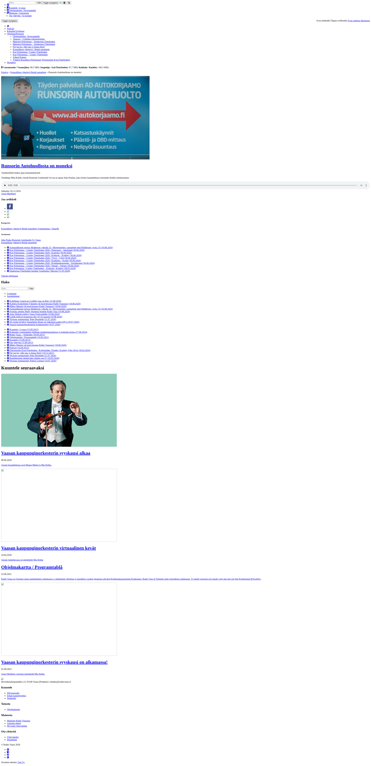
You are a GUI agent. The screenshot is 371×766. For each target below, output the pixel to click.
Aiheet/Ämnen (19, 57)
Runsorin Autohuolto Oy (23, 240)
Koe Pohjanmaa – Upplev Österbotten (30, 54)
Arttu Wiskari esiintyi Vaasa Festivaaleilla (34, 314)
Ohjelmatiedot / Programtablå (22, 10)
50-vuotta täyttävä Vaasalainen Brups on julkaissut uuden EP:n (44, 322)
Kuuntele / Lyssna (17, 8)
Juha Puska (6, 240)
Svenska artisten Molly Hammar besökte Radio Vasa (39, 311)
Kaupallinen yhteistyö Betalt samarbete (28, 72)
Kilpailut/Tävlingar (15, 31)
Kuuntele (19, 340)
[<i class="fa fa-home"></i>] (8, 26)
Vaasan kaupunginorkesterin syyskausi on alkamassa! (54, 662)
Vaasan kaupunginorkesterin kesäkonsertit (34, 324)
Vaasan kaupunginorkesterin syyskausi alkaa (45, 453)
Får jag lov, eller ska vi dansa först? (29, 47)
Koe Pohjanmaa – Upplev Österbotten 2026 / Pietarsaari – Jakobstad (47, 250)
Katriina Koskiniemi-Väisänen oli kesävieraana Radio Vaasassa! (45, 303)
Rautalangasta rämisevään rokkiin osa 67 (34, 358)
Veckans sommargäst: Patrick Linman (32, 361)
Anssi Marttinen (8, 193)
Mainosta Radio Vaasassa (18, 721)
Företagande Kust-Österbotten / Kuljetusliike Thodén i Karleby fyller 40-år (49, 350)
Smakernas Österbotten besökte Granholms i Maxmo (39, 271)
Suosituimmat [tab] (13, 296)
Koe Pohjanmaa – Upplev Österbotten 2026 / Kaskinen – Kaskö (45, 260)
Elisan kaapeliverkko (16, 695)
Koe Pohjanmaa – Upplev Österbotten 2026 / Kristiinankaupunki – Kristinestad (52, 263)
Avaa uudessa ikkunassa (359, 20)
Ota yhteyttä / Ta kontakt (20, 15)
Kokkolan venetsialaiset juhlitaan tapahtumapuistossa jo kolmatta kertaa (48, 332)
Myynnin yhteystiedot (17, 726)
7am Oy (21, 762)
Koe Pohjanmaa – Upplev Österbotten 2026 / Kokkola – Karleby (45, 255)
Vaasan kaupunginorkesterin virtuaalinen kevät (48, 548)
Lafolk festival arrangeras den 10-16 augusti (35, 317)
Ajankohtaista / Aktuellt (48, 228)
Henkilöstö (12, 739)
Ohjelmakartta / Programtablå (31, 567)
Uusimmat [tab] (11, 293)
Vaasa (38, 240)
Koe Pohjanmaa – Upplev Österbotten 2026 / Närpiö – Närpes (44, 266)
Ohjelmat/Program (15, 34)
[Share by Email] (8, 217)
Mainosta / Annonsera (19, 13)
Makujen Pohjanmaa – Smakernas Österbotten (34, 41)
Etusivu (4, 72)
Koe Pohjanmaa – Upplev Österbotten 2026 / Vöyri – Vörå (42, 258)
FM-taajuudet (13, 693)
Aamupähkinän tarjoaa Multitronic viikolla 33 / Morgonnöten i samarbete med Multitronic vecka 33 (61, 247)
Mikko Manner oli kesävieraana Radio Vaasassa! (38, 306)
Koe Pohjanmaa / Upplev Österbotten (30, 52)
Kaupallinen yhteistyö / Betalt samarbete (31, 49)
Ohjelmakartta (13, 709)
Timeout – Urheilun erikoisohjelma (29, 39)
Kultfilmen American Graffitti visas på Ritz (35, 301)
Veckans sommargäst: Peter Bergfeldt (32, 319)
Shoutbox (11, 62)
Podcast (10, 28)
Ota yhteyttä (21, 342)
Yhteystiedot (13, 737)
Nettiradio (11, 698)
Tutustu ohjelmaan (9, 276)
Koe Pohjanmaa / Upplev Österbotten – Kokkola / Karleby (42, 268)
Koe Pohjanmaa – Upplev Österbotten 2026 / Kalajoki (40, 253)
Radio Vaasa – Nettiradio (27, 334)
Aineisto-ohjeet (14, 723)
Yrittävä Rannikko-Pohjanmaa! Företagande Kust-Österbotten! (41, 60)
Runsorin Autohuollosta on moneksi (36, 165)
